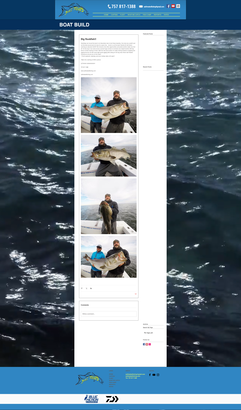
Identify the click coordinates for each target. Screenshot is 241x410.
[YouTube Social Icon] (173, 6)
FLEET (111, 378)
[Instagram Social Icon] (178, 6)
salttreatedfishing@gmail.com (135, 374)
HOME (111, 374)
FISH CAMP (112, 382)
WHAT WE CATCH (114, 380)
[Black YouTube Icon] (154, 374)
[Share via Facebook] (82, 288)
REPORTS (112, 384)
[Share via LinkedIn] (91, 288)
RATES (111, 386)
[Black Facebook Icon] (150, 374)
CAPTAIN (112, 376)
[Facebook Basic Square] (144, 344)
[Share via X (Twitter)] (86, 288)
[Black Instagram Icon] (158, 374)
